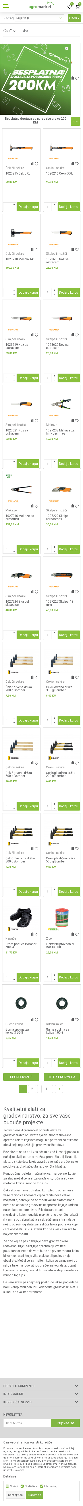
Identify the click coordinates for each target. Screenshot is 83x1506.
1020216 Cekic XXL (59, 173)
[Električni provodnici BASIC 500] (62, 918)
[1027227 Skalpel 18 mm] (62, 575)
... (39, 1089)
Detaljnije (9, 1476)
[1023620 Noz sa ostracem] (62, 319)
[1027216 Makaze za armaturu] (21, 490)
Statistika (31, 1486)
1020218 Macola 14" (20, 259)
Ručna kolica (14, 1024)
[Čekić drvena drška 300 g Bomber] (62, 661)
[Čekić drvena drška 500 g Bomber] (21, 747)
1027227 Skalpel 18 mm (59, 603)
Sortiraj (9, 18)
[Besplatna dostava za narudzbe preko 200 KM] (35, 79)
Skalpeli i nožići (56, 253)
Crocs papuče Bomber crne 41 (21, 945)
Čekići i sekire (15, 168)
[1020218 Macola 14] (21, 233)
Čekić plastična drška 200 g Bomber (60, 774)
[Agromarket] (41, 6)
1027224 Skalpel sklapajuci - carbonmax (17, 604)
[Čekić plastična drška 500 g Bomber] (62, 832)
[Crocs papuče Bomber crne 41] (21, 918)
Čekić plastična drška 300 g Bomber (20, 860)
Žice (49, 938)
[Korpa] (77, 7)
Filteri (73, 18)
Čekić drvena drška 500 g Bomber (19, 774)
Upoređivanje (21, 1077)
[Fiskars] (13, 159)
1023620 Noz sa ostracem (57, 346)
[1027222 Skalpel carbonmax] (62, 490)
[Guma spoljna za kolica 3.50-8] (21, 1004)
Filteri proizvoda (61, 1077)
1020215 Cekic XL (18, 173)
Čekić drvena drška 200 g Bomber (19, 689)
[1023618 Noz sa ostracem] (62, 233)
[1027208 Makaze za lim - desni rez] (62, 404)
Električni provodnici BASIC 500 (60, 945)
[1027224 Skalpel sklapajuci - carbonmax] (21, 575)
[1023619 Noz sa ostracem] (21, 319)
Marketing (51, 1486)
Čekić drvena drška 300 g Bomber (59, 689)
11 (48, 1089)
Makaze (51, 425)
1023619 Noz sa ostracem (17, 346)
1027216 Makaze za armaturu (20, 517)
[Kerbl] (53, 929)
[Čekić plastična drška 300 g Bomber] (21, 832)
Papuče (11, 938)
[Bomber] (13, 672)
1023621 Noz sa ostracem (17, 432)
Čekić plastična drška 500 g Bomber (60, 860)
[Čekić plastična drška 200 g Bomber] (62, 747)
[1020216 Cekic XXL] (62, 147)
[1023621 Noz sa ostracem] (21, 404)
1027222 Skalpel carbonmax (57, 517)
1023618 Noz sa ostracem (57, 261)
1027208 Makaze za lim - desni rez (60, 432)
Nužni (14, 1486)
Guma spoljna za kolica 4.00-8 (57, 1031)
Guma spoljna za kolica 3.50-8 (17, 1031)
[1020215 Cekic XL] (21, 147)
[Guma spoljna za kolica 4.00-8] (62, 1004)
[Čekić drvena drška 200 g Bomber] (21, 661)
